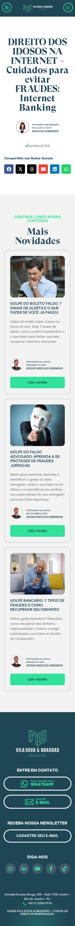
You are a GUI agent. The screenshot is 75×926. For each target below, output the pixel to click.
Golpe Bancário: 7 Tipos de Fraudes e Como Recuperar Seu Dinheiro (37, 605)
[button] (9, 169)
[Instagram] (10, 868)
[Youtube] (37, 868)
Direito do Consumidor (45, 131)
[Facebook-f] (51, 868)
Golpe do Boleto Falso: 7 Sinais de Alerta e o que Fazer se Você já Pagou (36, 308)
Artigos (30, 368)
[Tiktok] (64, 868)
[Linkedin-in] (24, 868)
